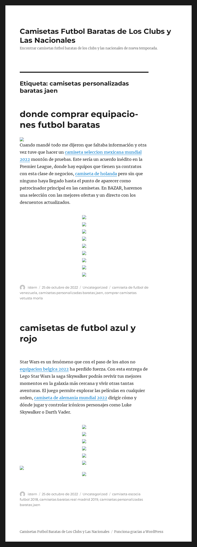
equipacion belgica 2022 (44, 369)
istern (32, 287)
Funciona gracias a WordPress (138, 532)
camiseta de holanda (96, 173)
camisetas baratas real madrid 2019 (69, 499)
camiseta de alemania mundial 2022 (70, 397)
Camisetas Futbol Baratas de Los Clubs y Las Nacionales (65, 532)
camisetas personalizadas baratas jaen (71, 293)
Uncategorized (95, 287)
